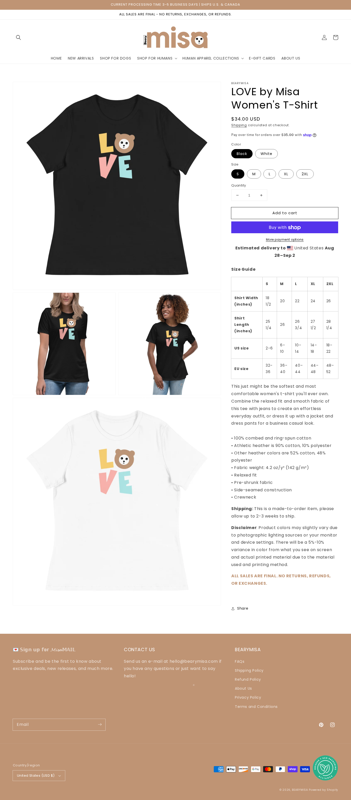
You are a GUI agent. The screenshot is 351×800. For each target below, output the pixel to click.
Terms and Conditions (256, 706)
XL (286, 174)
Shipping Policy (249, 670)
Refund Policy (248, 679)
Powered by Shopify (323, 790)
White (266, 154)
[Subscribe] (99, 724)
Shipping (239, 125)
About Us (243, 688)
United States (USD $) (35, 775)
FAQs (239, 661)
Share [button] (242, 608)
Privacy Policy (248, 697)
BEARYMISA (300, 790)
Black (242, 154)
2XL (305, 174)
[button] (18, 37)
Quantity (238, 185)
